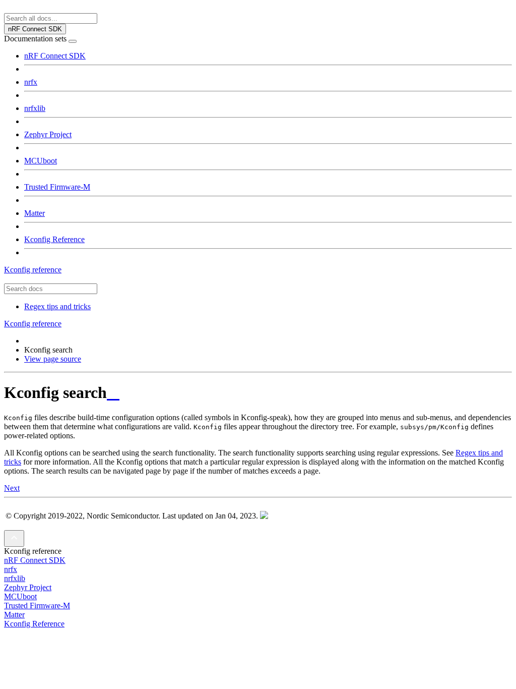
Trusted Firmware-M (57, 187)
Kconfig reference (32, 269)
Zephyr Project (48, 134)
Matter (34, 213)
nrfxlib (34, 108)
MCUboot (40, 160)
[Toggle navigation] (73, 41)
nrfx (30, 82)
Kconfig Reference (54, 239)
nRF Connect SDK (55, 55)
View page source (52, 359)
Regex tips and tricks (57, 306)
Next (12, 488)
